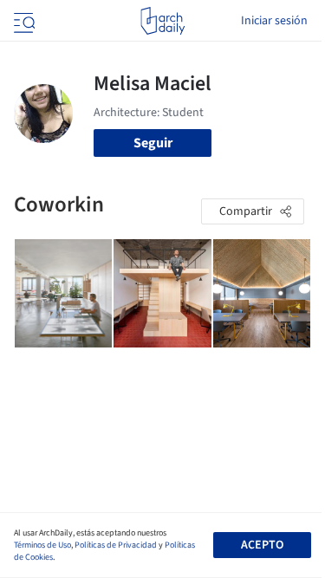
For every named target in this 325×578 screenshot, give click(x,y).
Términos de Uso (42, 545)
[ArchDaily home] (162, 21)
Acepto (262, 545)
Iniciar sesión (274, 21)
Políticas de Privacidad (116, 545)
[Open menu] (22, 21)
